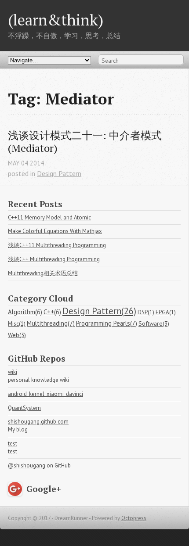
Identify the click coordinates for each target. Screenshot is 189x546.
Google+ (43, 488)
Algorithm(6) (25, 312)
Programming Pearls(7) (106, 323)
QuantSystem (24, 408)
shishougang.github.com (38, 421)
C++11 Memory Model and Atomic (49, 217)
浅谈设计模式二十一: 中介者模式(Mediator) (85, 141)
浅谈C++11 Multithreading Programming (57, 245)
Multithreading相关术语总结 (43, 273)
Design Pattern (59, 173)
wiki (12, 372)
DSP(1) (146, 312)
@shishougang (26, 465)
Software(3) (153, 323)
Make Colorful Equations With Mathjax (55, 231)
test (12, 443)
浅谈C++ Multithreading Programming (54, 259)
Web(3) (17, 335)
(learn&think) (55, 19)
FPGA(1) (166, 312)
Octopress (133, 518)
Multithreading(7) (51, 323)
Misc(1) (16, 323)
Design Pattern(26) (99, 311)
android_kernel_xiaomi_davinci (45, 394)
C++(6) (52, 312)
